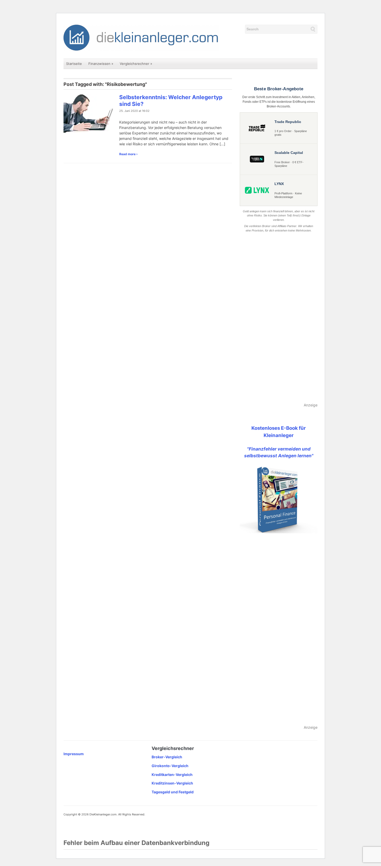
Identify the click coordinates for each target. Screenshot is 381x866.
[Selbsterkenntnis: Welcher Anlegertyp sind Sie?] (89, 113)
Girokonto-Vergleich (170, 765)
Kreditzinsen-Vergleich (172, 783)
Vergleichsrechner (136, 64)
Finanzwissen (100, 64)
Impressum (74, 754)
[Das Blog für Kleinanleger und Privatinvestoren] (141, 37)
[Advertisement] (279, 318)
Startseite (74, 64)
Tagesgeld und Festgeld (173, 792)
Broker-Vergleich (167, 757)
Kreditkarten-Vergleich (172, 774)
